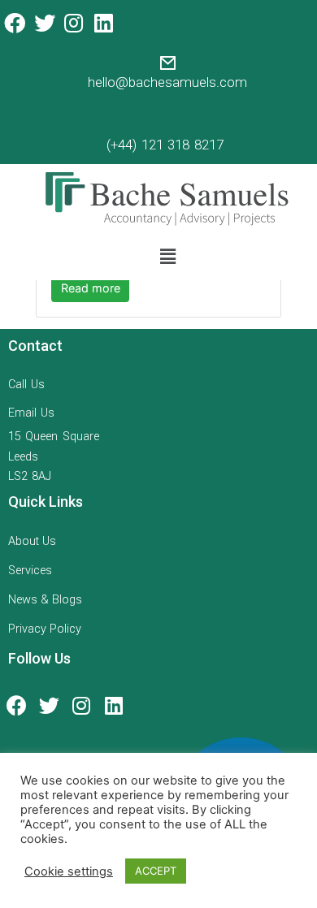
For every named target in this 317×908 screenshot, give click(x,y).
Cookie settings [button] (68, 871)
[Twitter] (44, 22)
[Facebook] (14, 22)
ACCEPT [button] (155, 870)
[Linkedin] (103, 22)
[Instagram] (74, 22)
